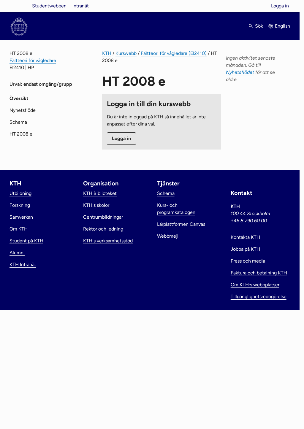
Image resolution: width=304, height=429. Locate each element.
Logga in (280, 6)
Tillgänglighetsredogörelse (258, 296)
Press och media (248, 261)
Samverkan (21, 217)
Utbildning (20, 193)
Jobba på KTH (245, 249)
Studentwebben (49, 6)
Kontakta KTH (245, 237)
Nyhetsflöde (23, 110)
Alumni (17, 252)
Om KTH (19, 229)
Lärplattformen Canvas (181, 224)
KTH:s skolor (96, 205)
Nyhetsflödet (240, 72)
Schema (18, 122)
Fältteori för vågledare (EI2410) (174, 53)
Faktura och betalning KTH (259, 273)
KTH (106, 53)
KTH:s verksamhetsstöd (108, 241)
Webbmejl (167, 236)
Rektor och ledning (103, 229)
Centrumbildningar (103, 217)
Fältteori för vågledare (33, 60)
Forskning (20, 205)
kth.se (19, 6)
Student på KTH (26, 241)
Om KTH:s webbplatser (255, 284)
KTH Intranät (23, 264)
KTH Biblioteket (100, 193)
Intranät (80, 6)
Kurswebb (126, 53)
